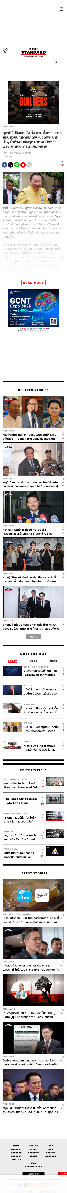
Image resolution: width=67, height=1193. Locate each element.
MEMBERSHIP (33, 1174)
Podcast (16, 1149)
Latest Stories (33, 873)
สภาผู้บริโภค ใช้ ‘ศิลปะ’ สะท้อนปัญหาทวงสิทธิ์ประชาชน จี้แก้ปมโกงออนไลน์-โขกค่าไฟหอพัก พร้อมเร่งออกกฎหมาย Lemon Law (29, 579)
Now (50, 1149)
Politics (8, 126)
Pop (50, 1146)
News (16, 1146)
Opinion (16, 1153)
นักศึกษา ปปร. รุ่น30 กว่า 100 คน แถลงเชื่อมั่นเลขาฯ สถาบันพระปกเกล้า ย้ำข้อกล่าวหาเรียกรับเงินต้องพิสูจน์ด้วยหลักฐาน (30, 1062)
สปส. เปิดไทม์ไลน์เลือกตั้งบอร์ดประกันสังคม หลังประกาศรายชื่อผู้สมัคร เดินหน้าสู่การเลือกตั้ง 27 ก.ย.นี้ (20, 855)
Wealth (33, 1146)
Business (9, 914)
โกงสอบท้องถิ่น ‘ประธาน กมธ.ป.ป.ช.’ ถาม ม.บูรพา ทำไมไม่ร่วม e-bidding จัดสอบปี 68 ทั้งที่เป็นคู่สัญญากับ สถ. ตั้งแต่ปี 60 (31, 967)
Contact (50, 1156)
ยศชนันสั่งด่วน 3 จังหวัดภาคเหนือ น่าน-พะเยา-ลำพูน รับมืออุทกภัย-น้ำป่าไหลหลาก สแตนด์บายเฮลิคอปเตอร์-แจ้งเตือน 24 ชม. (31, 626)
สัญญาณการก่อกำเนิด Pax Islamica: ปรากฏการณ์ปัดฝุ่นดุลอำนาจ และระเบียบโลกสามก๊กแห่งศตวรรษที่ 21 (40, 672)
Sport (28, 741)
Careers (33, 1153)
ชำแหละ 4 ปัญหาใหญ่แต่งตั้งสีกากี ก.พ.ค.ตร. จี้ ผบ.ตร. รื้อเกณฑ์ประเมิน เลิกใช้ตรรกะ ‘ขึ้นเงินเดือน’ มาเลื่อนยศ (41, 710)
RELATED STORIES (33, 390)
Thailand (9, 573)
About (33, 1156)
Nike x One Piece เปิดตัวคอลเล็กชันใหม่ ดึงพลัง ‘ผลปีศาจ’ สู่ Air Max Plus (39, 747)
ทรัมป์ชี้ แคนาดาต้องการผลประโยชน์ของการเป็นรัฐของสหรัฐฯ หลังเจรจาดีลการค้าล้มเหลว (40, 691)
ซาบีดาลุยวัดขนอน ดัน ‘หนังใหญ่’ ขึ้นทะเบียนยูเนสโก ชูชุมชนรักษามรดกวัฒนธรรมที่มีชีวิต (29, 1015)
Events (50, 1153)
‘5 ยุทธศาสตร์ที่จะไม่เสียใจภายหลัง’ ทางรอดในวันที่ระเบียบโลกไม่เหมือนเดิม (20, 819)
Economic (11, 779)
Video (33, 1149)
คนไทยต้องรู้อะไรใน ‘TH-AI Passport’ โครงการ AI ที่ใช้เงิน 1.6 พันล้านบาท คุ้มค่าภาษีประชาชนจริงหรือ (21, 785)
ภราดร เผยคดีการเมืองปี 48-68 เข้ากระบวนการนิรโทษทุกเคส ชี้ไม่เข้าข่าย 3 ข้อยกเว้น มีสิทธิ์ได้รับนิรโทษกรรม (28, 532)
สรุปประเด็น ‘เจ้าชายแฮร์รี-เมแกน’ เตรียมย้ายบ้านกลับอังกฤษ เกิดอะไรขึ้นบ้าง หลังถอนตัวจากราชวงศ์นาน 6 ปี (20, 837)
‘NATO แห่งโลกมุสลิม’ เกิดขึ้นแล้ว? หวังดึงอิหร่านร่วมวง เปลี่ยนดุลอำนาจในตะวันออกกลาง (41, 729)
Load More (33, 1119)
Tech (23, 779)
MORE (33, 636)
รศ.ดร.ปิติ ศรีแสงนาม (36, 666)
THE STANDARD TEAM (19, 153)
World (28, 685)
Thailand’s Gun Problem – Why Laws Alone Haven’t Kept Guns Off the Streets (20, 801)
